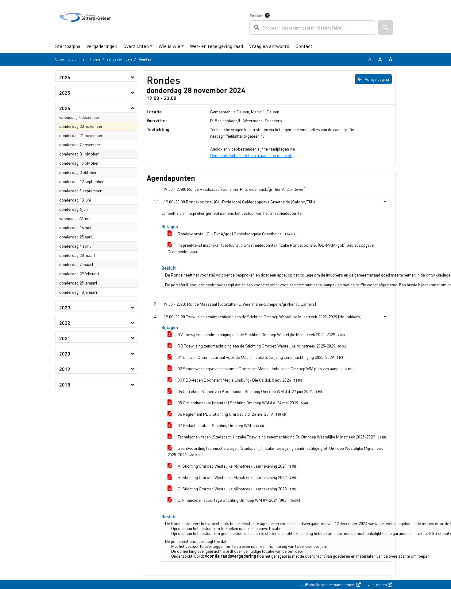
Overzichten (136, 46)
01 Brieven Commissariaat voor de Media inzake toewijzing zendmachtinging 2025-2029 (260, 357)
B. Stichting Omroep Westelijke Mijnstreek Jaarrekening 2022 (236, 477)
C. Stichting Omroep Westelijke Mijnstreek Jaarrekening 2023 (236, 488)
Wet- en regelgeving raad (216, 46)
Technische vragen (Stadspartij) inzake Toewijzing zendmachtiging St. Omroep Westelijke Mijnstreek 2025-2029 (281, 436)
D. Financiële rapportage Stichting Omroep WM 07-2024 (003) (239, 500)
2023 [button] (64, 307)
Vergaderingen (102, 46)
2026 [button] (64, 77)
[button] (385, 27)
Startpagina (67, 46)
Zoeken (256, 15)
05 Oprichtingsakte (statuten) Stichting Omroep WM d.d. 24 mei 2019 (242, 402)
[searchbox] (312, 27)
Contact (303, 46)
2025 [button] (64, 92)
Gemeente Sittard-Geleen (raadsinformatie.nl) (251, 155)
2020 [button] (64, 353)
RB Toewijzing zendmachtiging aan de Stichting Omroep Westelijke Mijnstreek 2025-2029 (262, 345)
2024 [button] (64, 108)
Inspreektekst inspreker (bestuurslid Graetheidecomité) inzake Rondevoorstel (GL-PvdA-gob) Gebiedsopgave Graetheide (271, 248)
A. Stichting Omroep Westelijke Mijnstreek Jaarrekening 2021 (236, 466)
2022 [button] (64, 323)
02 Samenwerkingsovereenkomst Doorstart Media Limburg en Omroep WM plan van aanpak (265, 368)
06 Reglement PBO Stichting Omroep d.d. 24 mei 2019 (231, 414)
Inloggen (379, 584)
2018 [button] (64, 384)
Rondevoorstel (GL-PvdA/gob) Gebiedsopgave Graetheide (236, 233)
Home (95, 59)
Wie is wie (169, 46)
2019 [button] (64, 369)
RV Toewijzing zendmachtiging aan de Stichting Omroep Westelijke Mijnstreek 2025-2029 (261, 334)
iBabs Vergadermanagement (330, 584)
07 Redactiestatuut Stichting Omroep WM (220, 425)
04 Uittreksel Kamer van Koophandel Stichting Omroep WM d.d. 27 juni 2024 (249, 391)
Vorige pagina (376, 79)
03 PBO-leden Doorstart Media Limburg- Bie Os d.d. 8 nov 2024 (240, 380)
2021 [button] (64, 338)
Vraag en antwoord (269, 46)
